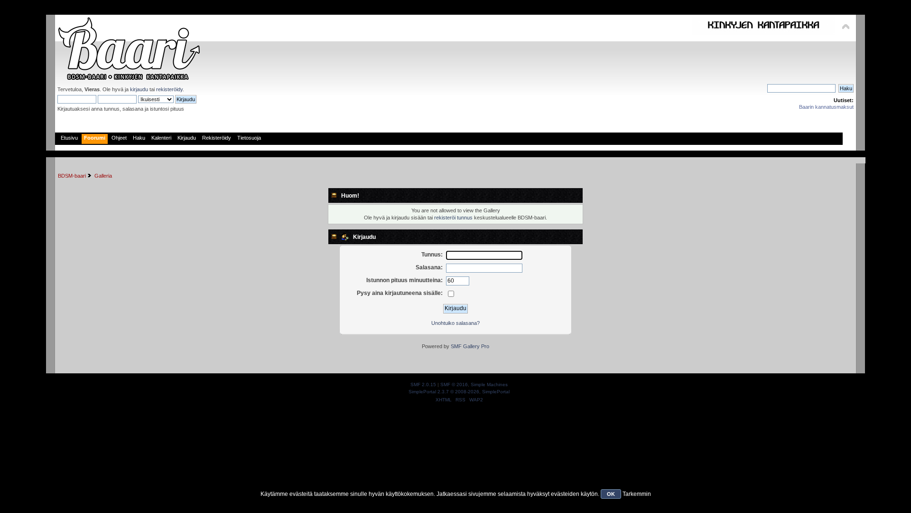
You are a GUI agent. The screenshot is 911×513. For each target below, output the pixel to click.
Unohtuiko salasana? (455, 323)
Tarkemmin (637, 494)
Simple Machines (489, 384)
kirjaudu (139, 89)
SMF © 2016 (454, 384)
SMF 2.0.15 (423, 384)
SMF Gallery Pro (470, 346)
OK (611, 494)
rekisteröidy (169, 89)
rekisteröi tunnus (453, 217)
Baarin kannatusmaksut (826, 107)
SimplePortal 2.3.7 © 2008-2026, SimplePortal (459, 391)
